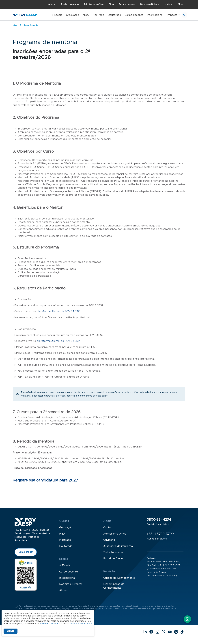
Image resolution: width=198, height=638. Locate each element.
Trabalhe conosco (114, 552)
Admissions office (94, 4)
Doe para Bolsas (149, 4)
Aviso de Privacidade (81, 624)
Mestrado (98, 15)
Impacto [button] (172, 15)
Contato (108, 527)
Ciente (10, 631)
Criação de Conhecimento (119, 578)
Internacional (155, 15)
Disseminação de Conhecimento (113, 586)
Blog (111, 4)
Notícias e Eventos (70, 584)
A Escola (57, 15)
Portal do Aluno (113, 558)
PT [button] (178, 4)
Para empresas (127, 4)
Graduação (72, 15)
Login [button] (167, 4)
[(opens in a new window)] (26, 574)
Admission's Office (114, 534)
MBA (86, 15)
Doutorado (114, 15)
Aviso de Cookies (49, 624)
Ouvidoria (109, 540)
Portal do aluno (70, 4)
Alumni (52, 4)
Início (15, 25)
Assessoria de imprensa (118, 546)
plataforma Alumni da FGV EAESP (58, 311)
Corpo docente (134, 15)
